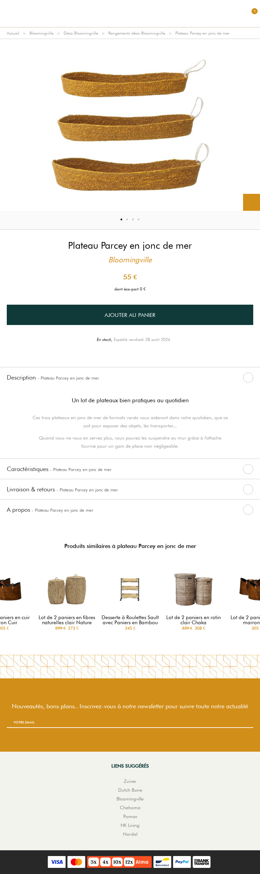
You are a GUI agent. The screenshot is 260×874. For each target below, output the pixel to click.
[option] (130, 125)
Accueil (13, 33)
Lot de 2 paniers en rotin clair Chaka (193, 620)
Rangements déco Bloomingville (136, 33)
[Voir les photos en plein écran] (251, 202)
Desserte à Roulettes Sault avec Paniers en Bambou (130, 620)
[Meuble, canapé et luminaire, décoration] (130, 13)
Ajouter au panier (130, 315)
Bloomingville (41, 33)
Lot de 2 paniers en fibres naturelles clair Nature (67, 620)
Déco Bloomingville (81, 33)
